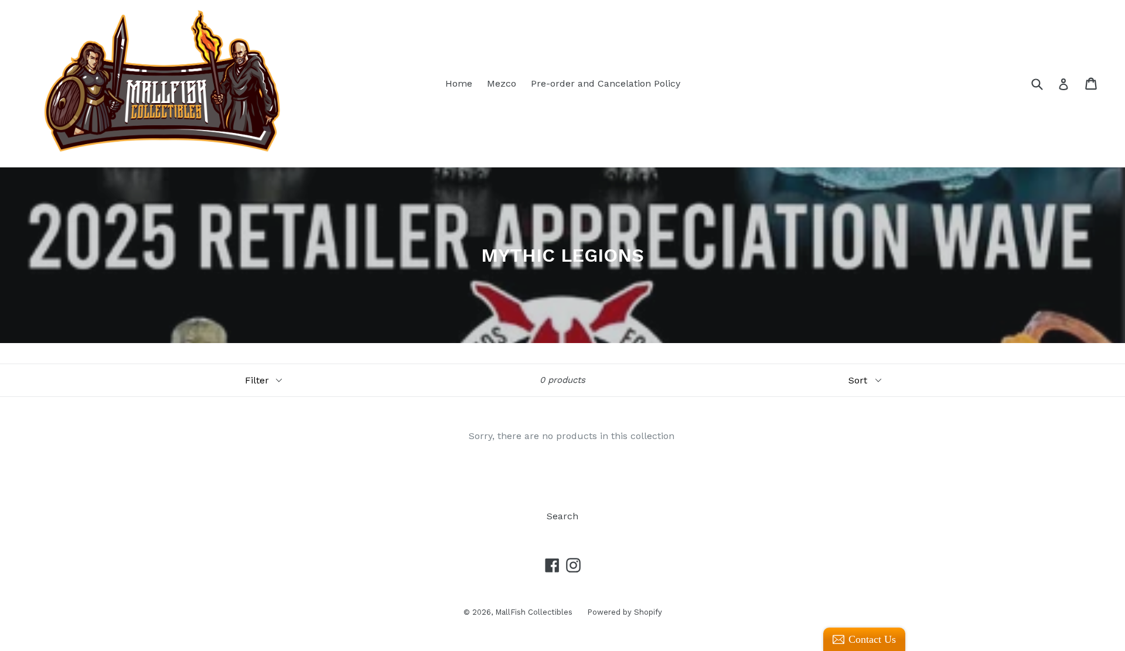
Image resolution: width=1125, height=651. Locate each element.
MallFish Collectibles (533, 612)
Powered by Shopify (624, 612)
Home (458, 83)
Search (562, 516)
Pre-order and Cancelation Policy (605, 83)
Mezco (501, 83)
